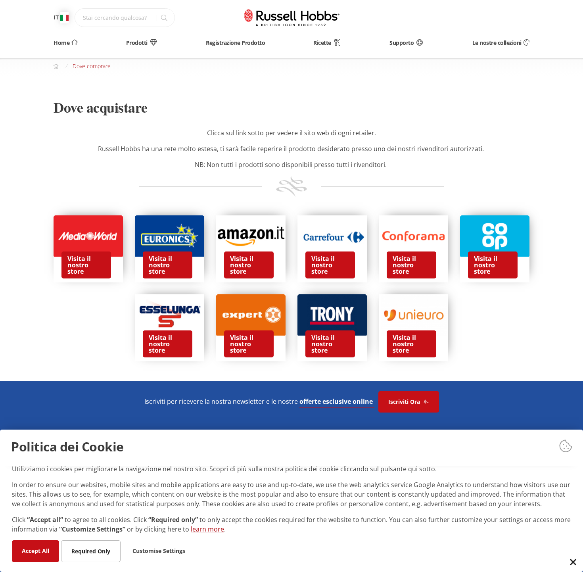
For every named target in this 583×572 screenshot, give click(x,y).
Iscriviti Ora (405, 401)
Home (61, 42)
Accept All (35, 550)
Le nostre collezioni (497, 42)
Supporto (401, 42)
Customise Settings (158, 550)
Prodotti (137, 42)
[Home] (291, 17)
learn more (207, 528)
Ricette (322, 42)
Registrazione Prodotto (235, 42)
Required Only (90, 551)
